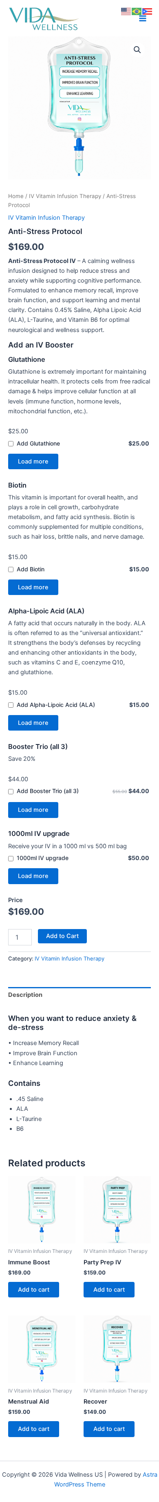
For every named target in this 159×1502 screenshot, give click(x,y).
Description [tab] (25, 994)
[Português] (137, 11)
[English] (126, 11)
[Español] (147, 11)
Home (16, 196)
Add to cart (33, 1289)
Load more (33, 461)
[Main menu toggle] (143, 18)
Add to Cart (62, 936)
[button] (137, 49)
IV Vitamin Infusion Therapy (65, 196)
